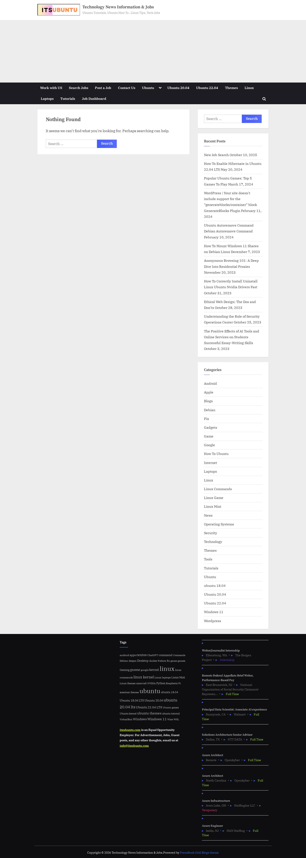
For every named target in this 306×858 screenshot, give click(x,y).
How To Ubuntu (216, 453)
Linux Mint (212, 506)
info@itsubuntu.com (134, 746)
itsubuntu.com (130, 730)
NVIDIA (151, 683)
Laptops (47, 98)
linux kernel (143, 677)
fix (168, 660)
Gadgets (210, 427)
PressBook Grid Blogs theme (199, 852)
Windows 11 (213, 612)
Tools (208, 559)
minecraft (141, 683)
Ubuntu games (171, 707)
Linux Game (213, 497)
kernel (154, 670)
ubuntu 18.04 (215, 585)
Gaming (124, 670)
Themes (231, 87)
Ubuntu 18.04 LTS (132, 700)
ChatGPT (152, 655)
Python (160, 683)
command (166, 655)
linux (167, 669)
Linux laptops (162, 677)
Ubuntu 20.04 (178, 87)
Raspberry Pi (173, 683)
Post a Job (103, 87)
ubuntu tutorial (171, 713)
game (173, 660)
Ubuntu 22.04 (207, 87)
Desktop (143, 661)
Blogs (208, 401)
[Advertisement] (153, 51)
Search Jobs (78, 87)
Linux (249, 87)
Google (209, 445)
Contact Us (126, 87)
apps (133, 655)
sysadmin (125, 692)
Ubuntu (148, 87)
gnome (135, 670)
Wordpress (212, 621)
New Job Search (216, 155)
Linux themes (128, 683)
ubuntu (149, 691)
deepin (133, 660)
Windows (140, 719)
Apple (208, 392)
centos (141, 655)
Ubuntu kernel (128, 713)
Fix (206, 418)
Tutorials (67, 98)
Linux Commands (218, 489)
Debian (209, 410)
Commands (179, 655)
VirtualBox (126, 719)
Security (210, 533)
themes (135, 692)
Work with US (51, 87)
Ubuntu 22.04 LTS (149, 707)
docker (153, 660)
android (124, 655)
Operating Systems (219, 524)
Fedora (162, 660)
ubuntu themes (149, 713)
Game (208, 436)
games (181, 660)
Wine (170, 719)
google (145, 669)
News (208, 515)
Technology (213, 541)
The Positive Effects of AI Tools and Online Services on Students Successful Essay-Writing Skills (231, 337)
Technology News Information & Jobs (118, 7)
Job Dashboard (94, 98)
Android (210, 383)
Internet (210, 462)
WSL (176, 719)
